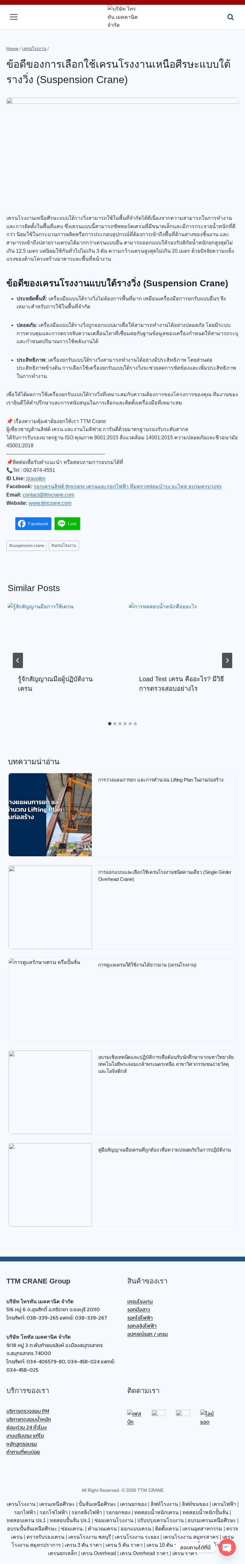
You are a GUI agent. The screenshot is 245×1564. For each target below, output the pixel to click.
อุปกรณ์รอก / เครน (147, 1334)
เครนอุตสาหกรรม (202, 1528)
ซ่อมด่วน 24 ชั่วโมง (26, 1427)
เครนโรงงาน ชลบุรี (89, 1537)
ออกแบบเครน (136, 1528)
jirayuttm (35, 478)
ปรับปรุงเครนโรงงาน (160, 1520)
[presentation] (62, 633)
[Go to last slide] (18, 660)
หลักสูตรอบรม (21, 1444)
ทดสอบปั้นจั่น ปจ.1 (70, 1520)
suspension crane (26, 545)
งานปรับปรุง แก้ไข (25, 1435)
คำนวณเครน (102, 1528)
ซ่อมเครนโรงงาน (113, 1520)
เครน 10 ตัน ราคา (166, 1545)
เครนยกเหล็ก (62, 1553)
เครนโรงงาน (63, 545)
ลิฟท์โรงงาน (164, 1504)
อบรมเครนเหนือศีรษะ (212, 1520)
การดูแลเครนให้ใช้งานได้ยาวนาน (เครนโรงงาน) (147, 964)
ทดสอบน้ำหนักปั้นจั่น (205, 1512)
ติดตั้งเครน (167, 1528)
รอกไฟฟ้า (25, 1512)
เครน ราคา (184, 1553)
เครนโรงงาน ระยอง (137, 1537)
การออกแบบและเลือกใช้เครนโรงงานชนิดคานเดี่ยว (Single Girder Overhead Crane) (165, 875)
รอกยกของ (118, 1512)
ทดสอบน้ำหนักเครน (156, 1512)
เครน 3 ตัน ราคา (83, 1545)
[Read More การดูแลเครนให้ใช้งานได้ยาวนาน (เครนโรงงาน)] (50, 1000)
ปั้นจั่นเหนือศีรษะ (97, 1504)
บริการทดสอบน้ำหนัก (28, 1419)
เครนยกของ (133, 1504)
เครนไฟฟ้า (224, 1504)
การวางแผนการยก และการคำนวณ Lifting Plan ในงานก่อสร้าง (160, 779)
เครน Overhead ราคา (144, 1553)
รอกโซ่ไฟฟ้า (140, 1317)
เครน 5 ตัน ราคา (124, 1545)
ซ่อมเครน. (72, 1528)
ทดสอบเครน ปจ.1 (26, 1520)
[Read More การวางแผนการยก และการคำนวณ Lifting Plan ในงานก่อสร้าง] (50, 815)
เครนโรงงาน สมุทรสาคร (191, 1537)
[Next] (227, 660)
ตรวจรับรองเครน (45, 1537)
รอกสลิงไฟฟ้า (142, 1325)
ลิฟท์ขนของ (195, 1504)
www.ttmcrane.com (50, 503)
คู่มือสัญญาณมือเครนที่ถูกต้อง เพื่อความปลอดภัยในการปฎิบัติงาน (164, 1149)
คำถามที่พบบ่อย (23, 1452)
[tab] (109, 723)
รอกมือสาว (138, 1309)
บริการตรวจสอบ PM (27, 1411)
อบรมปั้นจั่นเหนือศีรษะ (32, 1528)
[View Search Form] (230, 17)
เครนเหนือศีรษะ (57, 1504)
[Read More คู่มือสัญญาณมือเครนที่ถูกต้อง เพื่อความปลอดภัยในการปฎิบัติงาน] (50, 1185)
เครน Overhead (98, 1553)
